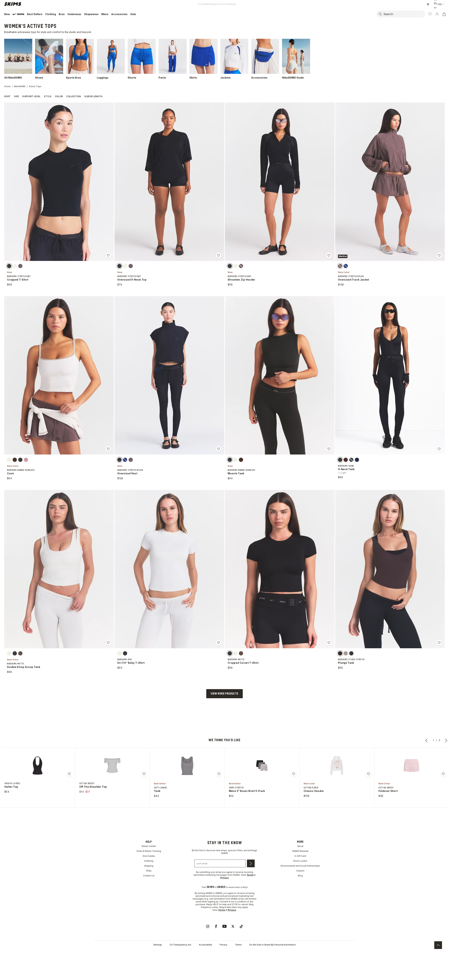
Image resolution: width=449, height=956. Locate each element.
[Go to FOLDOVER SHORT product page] (411, 765)
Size (16, 96)
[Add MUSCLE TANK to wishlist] (329, 449)
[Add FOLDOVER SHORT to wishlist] (443, 774)
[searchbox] (403, 14)
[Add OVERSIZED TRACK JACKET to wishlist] (439, 255)
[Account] (437, 14)
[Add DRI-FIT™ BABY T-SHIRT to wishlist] (218, 642)
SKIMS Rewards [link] (300, 851)
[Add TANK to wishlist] (219, 774)
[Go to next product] (446, 740)
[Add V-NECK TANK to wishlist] (439, 449)
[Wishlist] (430, 14)
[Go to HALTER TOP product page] (37, 765)
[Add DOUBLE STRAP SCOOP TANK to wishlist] (108, 642)
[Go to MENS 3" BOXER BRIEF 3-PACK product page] (262, 765)
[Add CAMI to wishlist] (108, 449)
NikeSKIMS (19, 86)
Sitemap (157, 944)
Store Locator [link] (300, 861)
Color (59, 96)
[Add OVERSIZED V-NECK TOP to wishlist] (218, 255)
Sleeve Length (93, 96)
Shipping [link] (148, 865)
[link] (207, 926)
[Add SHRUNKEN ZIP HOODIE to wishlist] (329, 255)
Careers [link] (300, 870)
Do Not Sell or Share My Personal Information (272, 944)
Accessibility (205, 944)
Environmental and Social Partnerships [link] (300, 865)
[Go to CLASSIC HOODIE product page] (337, 765)
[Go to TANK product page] (187, 765)
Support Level (31, 96)
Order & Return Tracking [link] (148, 851)
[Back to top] (438, 945)
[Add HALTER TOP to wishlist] (69, 774)
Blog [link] (300, 875)
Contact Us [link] (149, 875)
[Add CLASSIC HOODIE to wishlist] (368, 774)
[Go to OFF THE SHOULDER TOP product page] (112, 765)
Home (7, 86)
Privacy (223, 944)
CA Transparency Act (180, 944)
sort (7, 96)
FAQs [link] (149, 870)
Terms (238, 944)
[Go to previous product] (426, 740)
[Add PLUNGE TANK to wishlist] (439, 642)
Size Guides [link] (149, 856)
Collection (73, 96)
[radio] (9, 266)
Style (47, 96)
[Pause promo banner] (428, 4)
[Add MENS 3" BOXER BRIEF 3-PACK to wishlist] (293, 774)
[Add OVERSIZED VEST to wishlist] (218, 449)
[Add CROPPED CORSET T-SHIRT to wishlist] (329, 642)
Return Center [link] (149, 846)
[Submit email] (251, 863)
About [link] (300, 846)
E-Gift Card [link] (300, 856)
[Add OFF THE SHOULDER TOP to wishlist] (144, 774)
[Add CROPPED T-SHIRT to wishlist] (108, 255)
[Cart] (444, 14)
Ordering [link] (148, 861)
